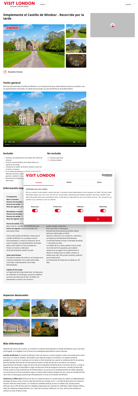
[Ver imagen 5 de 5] (44, 328)
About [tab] (99, 182)
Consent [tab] (39, 182)
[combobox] (129, 4)
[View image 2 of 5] (76, 46)
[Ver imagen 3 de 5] (73, 308)
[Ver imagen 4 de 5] (16, 328)
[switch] (58, 210)
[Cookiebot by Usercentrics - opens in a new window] (103, 175)
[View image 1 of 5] (76, 31)
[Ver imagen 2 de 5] (44, 308)
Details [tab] (69, 182)
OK (98, 219)
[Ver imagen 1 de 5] (16, 308)
